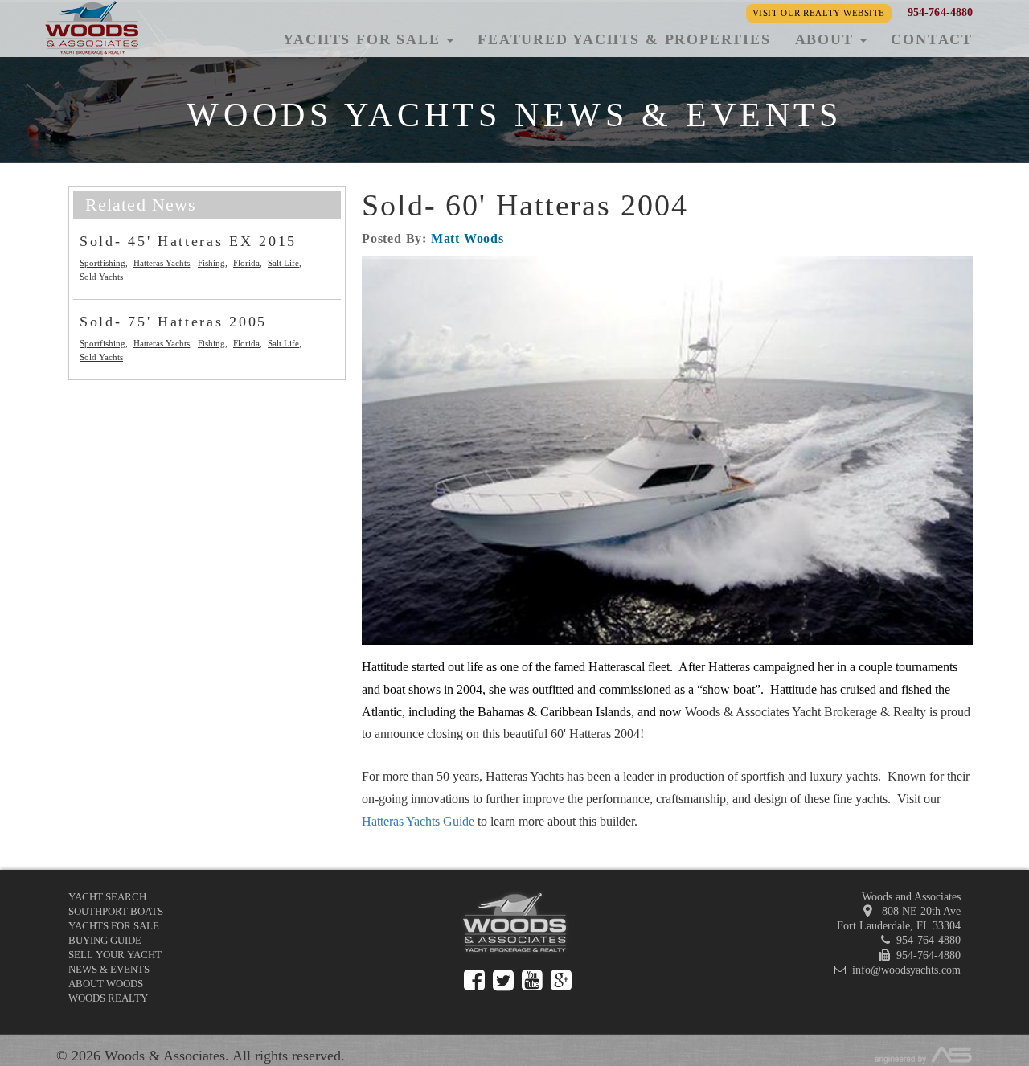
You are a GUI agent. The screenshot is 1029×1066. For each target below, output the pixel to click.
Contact (932, 39)
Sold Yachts (101, 276)
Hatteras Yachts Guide (418, 821)
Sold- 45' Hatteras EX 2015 (188, 241)
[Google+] (561, 980)
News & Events (109, 969)
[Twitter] (503, 980)
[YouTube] (532, 980)
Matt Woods (467, 238)
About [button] (827, 39)
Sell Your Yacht (115, 955)
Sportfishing (102, 263)
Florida (246, 263)
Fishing (211, 263)
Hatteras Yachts (161, 263)
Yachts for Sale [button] (364, 39)
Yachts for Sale (113, 926)
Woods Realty (108, 998)
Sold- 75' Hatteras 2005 (173, 322)
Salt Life (283, 263)
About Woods (105, 984)
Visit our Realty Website (818, 13)
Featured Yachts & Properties (624, 39)
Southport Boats (115, 911)
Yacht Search (107, 897)
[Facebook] (474, 980)
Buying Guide (104, 940)
